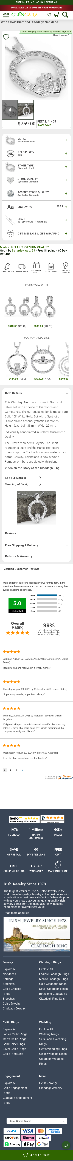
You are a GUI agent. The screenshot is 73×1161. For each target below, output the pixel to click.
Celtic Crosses (12, 988)
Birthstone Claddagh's (53, 993)
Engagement (11, 1076)
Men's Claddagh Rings (53, 978)
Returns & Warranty (18, 556)
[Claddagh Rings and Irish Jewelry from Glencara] (25, 14)
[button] (10, 110)
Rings (6, 993)
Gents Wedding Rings (53, 1048)
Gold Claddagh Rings (52, 983)
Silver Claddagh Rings (53, 988)
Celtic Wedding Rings (53, 1053)
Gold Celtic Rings (14, 1044)
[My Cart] (57, 15)
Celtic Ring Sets (13, 1053)
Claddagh (14, 1008)
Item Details (13, 393)
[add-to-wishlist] (6, 38)
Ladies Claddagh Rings (54, 974)
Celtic (11, 1003)
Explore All (9, 969)
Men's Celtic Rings (14, 1039)
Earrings (8, 978)
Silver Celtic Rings (14, 1048)
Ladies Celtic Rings (15, 1034)
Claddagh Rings (50, 962)
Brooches (9, 998)
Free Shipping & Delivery (21, 545)
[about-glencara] (37, 934)
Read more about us (16, 912)
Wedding (45, 1022)
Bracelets (9, 983)
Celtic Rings (11, 1022)
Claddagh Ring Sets (52, 998)
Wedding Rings (49, 1034)
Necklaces (9, 974)
